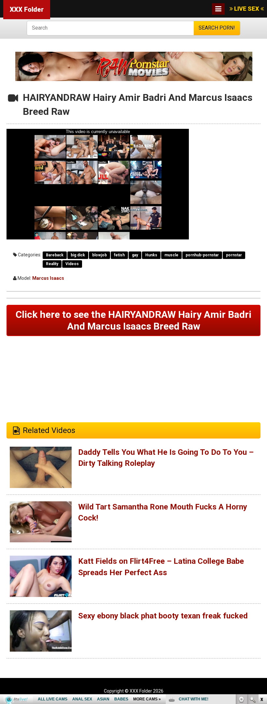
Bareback (54, 255)
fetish (119, 255)
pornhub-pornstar (202, 255)
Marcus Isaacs (48, 278)
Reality (52, 264)
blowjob (99, 255)
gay (135, 255)
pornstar (234, 255)
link (261, 602)
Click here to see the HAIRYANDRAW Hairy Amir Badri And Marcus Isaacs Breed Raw (133, 320)
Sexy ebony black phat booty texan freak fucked (163, 615)
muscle (171, 255)
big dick (78, 255)
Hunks (151, 255)
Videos (72, 264)
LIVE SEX (246, 8)
